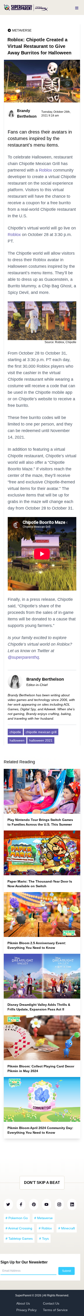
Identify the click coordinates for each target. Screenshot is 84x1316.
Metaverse (22, 30)
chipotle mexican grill (41, 732)
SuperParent (23, 1295)
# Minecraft (66, 1228)
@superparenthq (23, 657)
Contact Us (51, 1303)
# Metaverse (43, 1218)
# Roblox (45, 1228)
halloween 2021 (40, 740)
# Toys (44, 1238)
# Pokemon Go (17, 1218)
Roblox (45, 170)
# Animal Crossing (19, 1228)
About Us (23, 1303)
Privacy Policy (26, 1310)
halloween (17, 740)
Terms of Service (55, 1310)
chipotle (15, 732)
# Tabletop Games (19, 1238)
